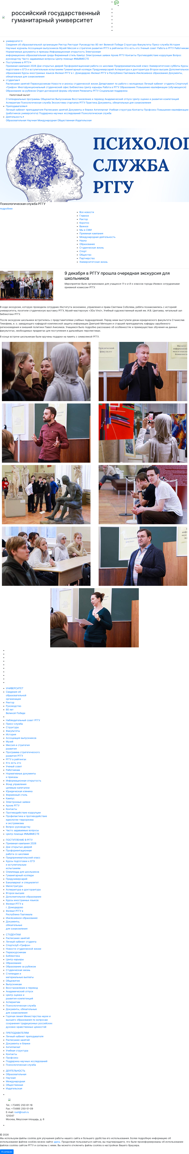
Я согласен (6, 1151)
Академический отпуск (118, 99)
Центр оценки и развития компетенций (156, 99)
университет (14, 41)
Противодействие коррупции (154, 55)
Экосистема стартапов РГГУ (68, 102)
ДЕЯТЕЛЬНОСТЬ (15, 1070)
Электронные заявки (98, 55)
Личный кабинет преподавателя (24, 109)
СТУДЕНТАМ (13, 934)
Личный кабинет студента (159, 83)
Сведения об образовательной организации (32, 44)
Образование (127, 87)
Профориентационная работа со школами (88, 65)
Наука (83, 240)
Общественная (66, 120)
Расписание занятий (18, 83)
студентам (12, 80)
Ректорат (73, 44)
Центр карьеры (93, 87)
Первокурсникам (40, 83)
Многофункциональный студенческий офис (43, 87)
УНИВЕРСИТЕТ (14, 688)
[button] (14, 169)
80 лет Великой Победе (109, 44)
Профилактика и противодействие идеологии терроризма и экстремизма (26, 820)
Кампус (81, 55)
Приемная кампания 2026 (21, 65)
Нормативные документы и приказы (27, 51)
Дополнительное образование (23, 896)
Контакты (130, 55)
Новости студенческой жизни (23, 948)
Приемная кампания (91, 233)
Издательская (83, 120)
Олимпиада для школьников (22, 871)
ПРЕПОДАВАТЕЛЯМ (17, 1032)
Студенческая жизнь (91, 247)
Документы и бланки (81, 109)
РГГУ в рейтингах (113, 48)
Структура (130, 44)
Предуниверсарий (103, 69)
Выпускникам (63, 99)
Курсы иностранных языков (38, 72)
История (175, 44)
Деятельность (14, 116)
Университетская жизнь (93, 261)
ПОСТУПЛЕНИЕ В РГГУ (19, 839)
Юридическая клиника (19, 791)
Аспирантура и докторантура (132, 69)
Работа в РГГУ (165, 48)
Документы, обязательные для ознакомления (124, 102)
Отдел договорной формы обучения (58, 90)
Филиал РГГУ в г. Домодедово (72, 72)
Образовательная (16, 120)
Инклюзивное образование (152, 72)
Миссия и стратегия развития (85, 48)
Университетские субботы (164, 65)
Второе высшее (159, 69)
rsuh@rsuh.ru (21, 1112)
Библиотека (76, 87)
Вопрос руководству (18, 826)
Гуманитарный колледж (78, 69)
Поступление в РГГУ (18, 62)
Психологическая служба (36, 102)
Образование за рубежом (21, 90)
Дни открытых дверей (50, 65)
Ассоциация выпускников (43, 48)
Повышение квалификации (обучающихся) (161, 87)
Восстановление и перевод (88, 99)
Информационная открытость (67, 51)
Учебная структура (120, 109)
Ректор (62, 44)
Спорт (83, 251)
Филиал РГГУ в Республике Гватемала (113, 72)
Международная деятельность (97, 236)
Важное (83, 226)
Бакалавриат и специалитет (22, 882)
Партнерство (87, 258)
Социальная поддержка (113, 90)
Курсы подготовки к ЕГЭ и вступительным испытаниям (20, 865)
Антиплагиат (101, 109)
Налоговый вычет (19, 94)
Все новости (86, 212)
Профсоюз (150, 109)
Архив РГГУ (118, 55)
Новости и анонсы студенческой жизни (74, 83)
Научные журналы (16, 48)
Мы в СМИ (85, 229)
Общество (85, 254)
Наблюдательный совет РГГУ (23, 720)
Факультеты (144, 44)
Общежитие (48, 99)
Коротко (84, 222)
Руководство (87, 44)
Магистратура (14, 885)
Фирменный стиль (65, 55)
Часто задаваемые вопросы (38, 58)
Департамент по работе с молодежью (121, 83)
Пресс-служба (160, 44)
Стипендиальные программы (23, 99)
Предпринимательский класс (131, 65)
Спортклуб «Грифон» (18, 945)
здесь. (57, 1141)
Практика (91, 102)
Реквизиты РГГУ (89, 90)
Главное (84, 215)
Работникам (182, 48)
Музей (63, 48)
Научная (32, 120)
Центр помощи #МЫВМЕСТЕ (72, 58)
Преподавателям (16, 106)
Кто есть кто (132, 48)
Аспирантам (13, 102)
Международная (47, 120)
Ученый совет (148, 48)
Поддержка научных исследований (60, 113)
